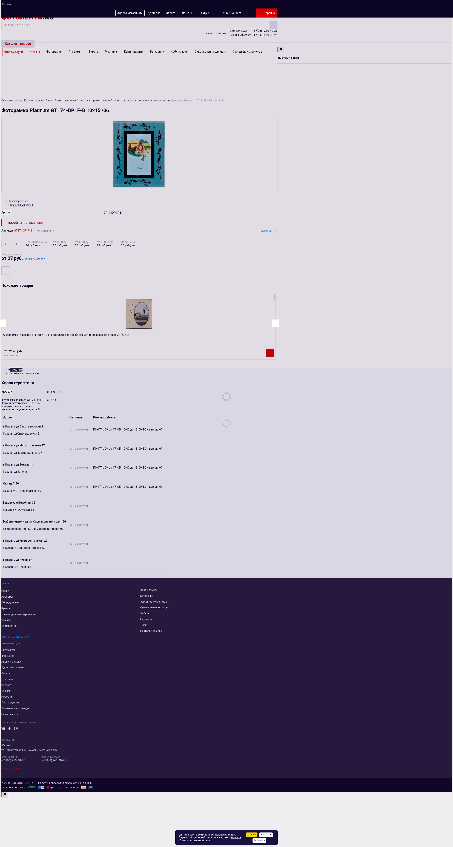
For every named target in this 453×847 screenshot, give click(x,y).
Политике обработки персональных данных (210, 839)
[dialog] (226, 819)
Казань (6, 4)
